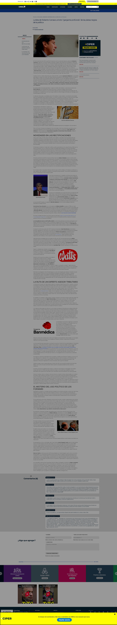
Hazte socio (64, 620)
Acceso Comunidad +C (93, 1)
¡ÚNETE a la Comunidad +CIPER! (74, 3)
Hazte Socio (82, 1)
